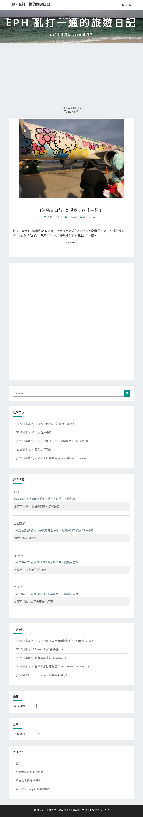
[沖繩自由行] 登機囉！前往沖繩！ (71, 210)
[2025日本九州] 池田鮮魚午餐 (34, 432)
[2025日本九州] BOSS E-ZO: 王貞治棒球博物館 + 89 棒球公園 (52, 441)
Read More (73, 242)
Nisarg (104, 810)
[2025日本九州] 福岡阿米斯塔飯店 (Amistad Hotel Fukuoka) (52, 458)
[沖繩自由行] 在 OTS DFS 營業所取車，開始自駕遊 (47, 562)
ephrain (73, 217)
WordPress (80, 810)
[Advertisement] (71, 76)
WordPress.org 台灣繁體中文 (33, 789)
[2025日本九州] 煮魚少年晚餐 (34, 449)
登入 (18, 763)
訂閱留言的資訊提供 (28, 780)
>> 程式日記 (125, 4)
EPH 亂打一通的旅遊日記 (30, 4)
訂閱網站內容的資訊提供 (31, 772)
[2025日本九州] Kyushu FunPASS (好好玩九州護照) (46, 424)
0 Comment (91, 217)
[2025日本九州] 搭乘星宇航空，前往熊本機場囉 (46, 498)
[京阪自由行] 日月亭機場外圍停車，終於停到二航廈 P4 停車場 (55, 530)
